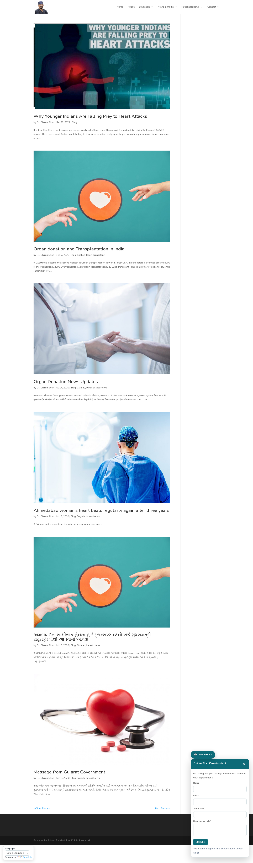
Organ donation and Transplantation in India (79, 249)
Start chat (200, 842)
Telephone (198, 808)
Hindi (89, 387)
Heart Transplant (95, 255)
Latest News (100, 387)
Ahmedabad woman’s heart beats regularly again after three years (101, 510)
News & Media (166, 7)
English (81, 255)
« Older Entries (42, 808)
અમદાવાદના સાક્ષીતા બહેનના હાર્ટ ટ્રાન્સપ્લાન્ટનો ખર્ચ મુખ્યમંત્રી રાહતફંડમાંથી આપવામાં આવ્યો (92, 637)
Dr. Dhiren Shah (45, 122)
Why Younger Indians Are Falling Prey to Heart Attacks (90, 116)
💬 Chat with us (203, 754)
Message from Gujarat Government (69, 772)
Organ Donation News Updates (66, 382)
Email (196, 795)
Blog (74, 122)
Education (144, 7)
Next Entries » (162, 808)
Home (120, 7)
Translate (27, 857)
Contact (211, 7)
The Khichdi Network (78, 840)
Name (196, 783)
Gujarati (81, 387)
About (131, 7)
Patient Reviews (190, 7)
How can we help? (202, 821)
